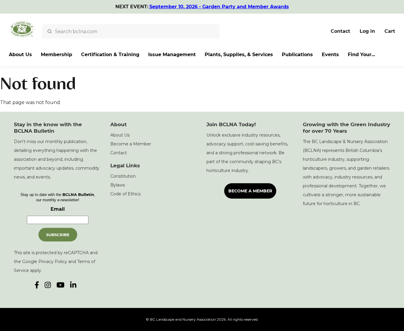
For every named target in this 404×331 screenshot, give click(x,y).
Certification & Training (110, 54)
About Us (20, 54)
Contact (340, 31)
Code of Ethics (125, 194)
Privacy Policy (52, 261)
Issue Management (172, 54)
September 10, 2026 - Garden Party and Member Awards (219, 6)
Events (330, 54)
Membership (56, 54)
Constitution (123, 176)
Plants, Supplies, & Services (239, 54)
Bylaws (117, 185)
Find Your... (361, 54)
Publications (297, 54)
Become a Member (130, 144)
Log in (367, 31)
